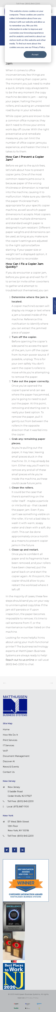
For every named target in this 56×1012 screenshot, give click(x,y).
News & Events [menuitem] (11, 766)
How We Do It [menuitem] (10, 734)
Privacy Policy (32, 998)
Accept (35, 54)
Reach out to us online (20, 659)
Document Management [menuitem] (16, 756)
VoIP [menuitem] (5, 750)
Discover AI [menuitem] (9, 761)
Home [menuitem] (6, 729)
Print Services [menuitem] (10, 740)
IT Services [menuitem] (8, 745)
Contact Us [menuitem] (8, 772)
